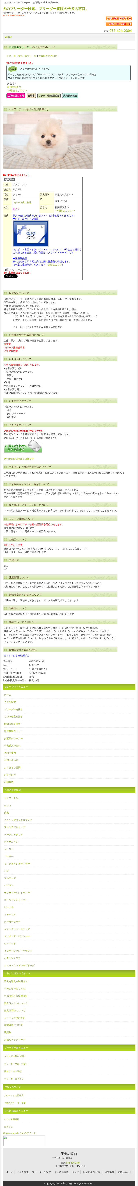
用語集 (7, 1032)
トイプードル (11, 798)
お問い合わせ (11, 760)
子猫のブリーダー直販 (15, 1103)
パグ (6, 870)
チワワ (7, 805)
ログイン (8, 1127)
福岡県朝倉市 (14, 87)
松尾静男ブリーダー (20, 47)
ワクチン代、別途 (22, 202)
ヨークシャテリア (13, 834)
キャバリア (10, 914)
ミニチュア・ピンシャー (17, 936)
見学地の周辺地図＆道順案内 (19, 459)
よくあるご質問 (12, 767)
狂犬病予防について (14, 1010)
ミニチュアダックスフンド (18, 820)
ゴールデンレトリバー (15, 900)
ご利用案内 (10, 753)
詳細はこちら (55, 264)
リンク (75, 1172)
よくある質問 (61, 1172)
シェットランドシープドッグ (19, 965)
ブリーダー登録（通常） (16, 1064)
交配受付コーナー (13, 738)
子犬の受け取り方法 (14, 988)
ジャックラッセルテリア (17, 929)
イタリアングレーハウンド (18, 951)
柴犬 (6, 812)
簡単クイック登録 (12, 1071)
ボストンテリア (12, 958)
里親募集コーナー (13, 731)
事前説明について (13, 1025)
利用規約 (8, 782)
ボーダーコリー (12, 921)
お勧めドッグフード (14, 1039)
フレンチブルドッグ (14, 827)
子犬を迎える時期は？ (15, 981)
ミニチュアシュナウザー (17, 863)
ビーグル (8, 907)
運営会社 (109, 1172)
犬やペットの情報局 (14, 1095)
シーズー (8, 849)
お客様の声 (10, 774)
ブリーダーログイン (14, 1079)
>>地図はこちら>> (17, 90)
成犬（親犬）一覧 (27, 56)
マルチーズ (10, 878)
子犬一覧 (11, 56)
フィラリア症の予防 (14, 1017)
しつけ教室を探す (13, 716)
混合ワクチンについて (15, 1003)
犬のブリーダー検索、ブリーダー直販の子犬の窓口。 (46, 9)
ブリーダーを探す (13, 709)
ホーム (7, 694)
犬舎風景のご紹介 (47, 56)
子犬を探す (10, 702)
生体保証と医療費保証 (15, 996)
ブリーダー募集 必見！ (15, 1056)
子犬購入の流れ (12, 745)
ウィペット (10, 943)
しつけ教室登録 (11, 1119)
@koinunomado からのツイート (19, 1133)
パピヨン (8, 885)
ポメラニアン (11, 841)
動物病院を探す (12, 724)
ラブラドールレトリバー (17, 892)
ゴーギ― (8, 856)
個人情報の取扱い (92, 1172)
